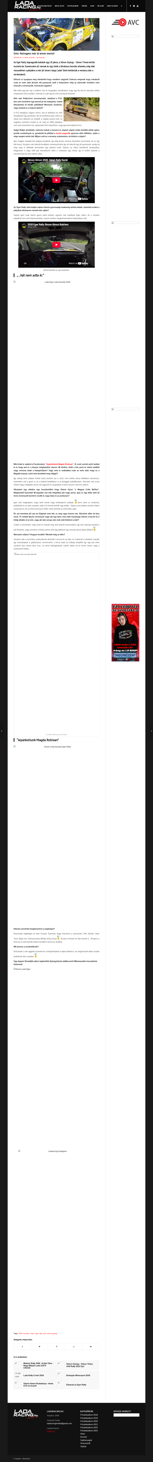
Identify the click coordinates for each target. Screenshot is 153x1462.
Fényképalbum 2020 (89, 1421)
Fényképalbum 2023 (89, 1431)
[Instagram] (134, 6)
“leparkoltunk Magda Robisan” (60, 464)
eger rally (38, 1333)
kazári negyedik (63, 133)
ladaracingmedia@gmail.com (59, 1423)
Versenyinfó (85, 1443)
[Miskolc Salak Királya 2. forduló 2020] (151, 731)
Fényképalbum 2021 (89, 1424)
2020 (20, 1333)
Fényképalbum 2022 (89, 1428)
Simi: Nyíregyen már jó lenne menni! (34, 53)
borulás (26, 1333)
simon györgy (52, 1333)
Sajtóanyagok (86, 1440)
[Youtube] (137, 6)
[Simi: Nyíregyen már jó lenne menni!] (56, 34)
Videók (83, 1447)
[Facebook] (130, 6)
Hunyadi (41, 57)
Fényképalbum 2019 (89, 1418)
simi (44, 1333)
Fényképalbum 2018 (89, 1415)
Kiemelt (32, 57)
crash (32, 1333)
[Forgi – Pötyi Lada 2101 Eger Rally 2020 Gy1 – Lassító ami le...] (2, 731)
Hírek (26, 57)
